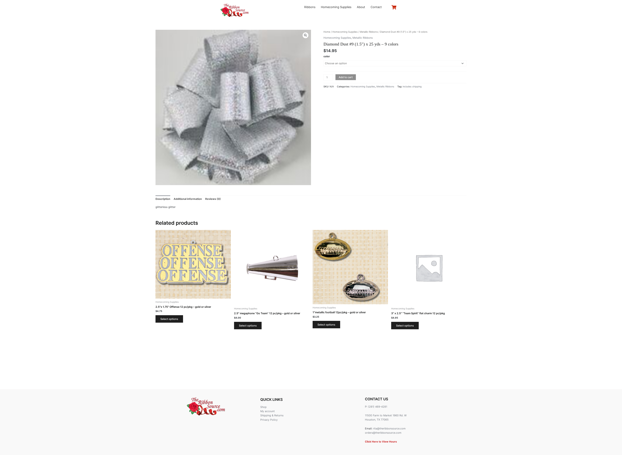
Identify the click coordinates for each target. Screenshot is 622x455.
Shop (263, 407)
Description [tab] (163, 198)
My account (267, 411)
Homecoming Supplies (336, 7)
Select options (169, 319)
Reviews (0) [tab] (213, 198)
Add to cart (346, 77)
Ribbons (309, 7)
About (361, 7)
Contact (376, 7)
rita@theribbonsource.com (389, 428)
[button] (305, 35)
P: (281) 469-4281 (376, 406)
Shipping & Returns (271, 415)
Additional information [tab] (188, 198)
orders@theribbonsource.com (383, 432)
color (326, 56)
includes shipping (412, 86)
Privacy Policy (269, 419)
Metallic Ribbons (369, 31)
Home (326, 31)
